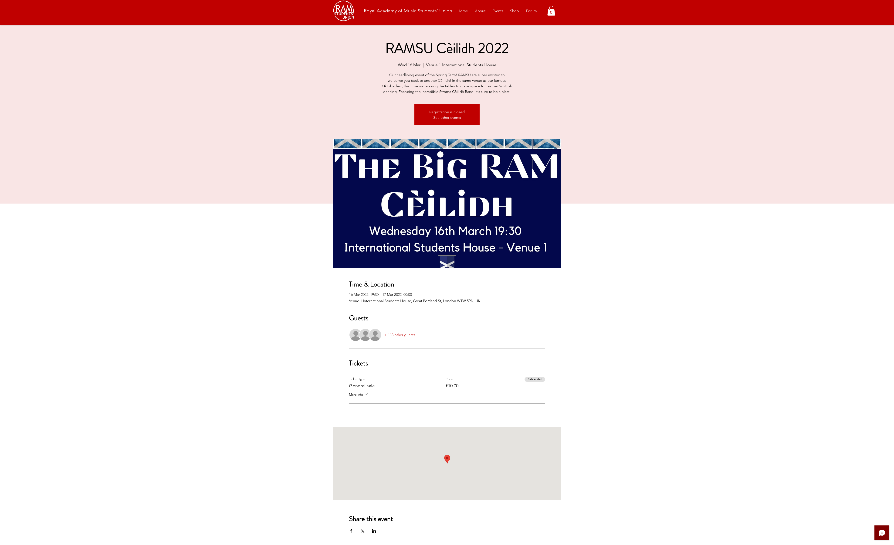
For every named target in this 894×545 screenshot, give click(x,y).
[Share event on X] (362, 531)
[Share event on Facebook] (351, 531)
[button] (551, 11)
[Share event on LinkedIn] (374, 531)
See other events (447, 117)
